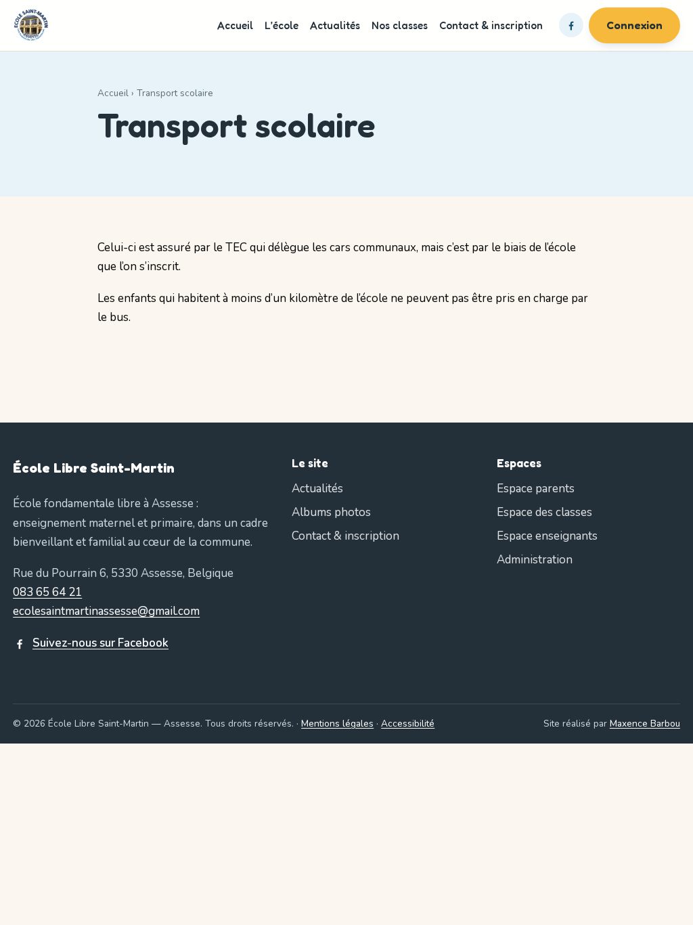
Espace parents (536, 488)
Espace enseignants (547, 536)
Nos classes (400, 25)
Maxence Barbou (645, 723)
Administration (535, 559)
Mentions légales (337, 723)
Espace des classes (544, 512)
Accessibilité (407, 723)
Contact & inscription (491, 25)
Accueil (235, 25)
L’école (281, 25)
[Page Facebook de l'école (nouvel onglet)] (571, 25)
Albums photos (331, 512)
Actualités (335, 25)
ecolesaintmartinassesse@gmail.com (106, 611)
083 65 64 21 (47, 592)
